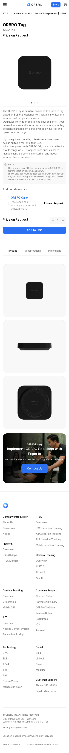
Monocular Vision (12, 686)
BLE (5, 658)
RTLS (5, 13)
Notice (6, 533)
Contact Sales (44, 596)
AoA (5, 675)
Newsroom (9, 528)
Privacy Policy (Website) (15, 727)
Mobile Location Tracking (50, 545)
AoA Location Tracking (48, 533)
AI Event (40, 572)
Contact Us (34, 468)
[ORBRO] (34, 4)
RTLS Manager (11, 560)
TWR (5, 669)
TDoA (6, 664)
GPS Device (9, 601)
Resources (42, 618)
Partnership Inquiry (46, 601)
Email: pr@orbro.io (46, 691)
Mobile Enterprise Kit (46, 13)
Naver (39, 664)
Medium (40, 669)
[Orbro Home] (14, 505)
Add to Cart (34, 230)
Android (40, 630)
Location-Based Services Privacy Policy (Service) (28, 736)
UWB (5, 652)
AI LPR (39, 577)
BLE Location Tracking (48, 539)
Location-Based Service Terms (42, 744)
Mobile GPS (9, 607)
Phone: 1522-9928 (46, 685)
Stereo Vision (10, 681)
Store (56, 4)
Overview (8, 549)
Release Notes (44, 613)
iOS (38, 624)
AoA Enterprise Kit (22, 13)
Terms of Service (11, 744)
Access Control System (16, 628)
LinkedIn (40, 658)
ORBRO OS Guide (45, 607)
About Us (8, 522)
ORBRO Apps (10, 555)
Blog (38, 652)
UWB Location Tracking (49, 528)
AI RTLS (40, 566)
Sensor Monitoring (13, 634)
